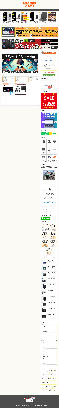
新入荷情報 (22, 405)
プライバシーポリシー (33, 405)
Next (37, 63)
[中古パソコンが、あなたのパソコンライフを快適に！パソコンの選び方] (45, 227)
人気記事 (53, 257)
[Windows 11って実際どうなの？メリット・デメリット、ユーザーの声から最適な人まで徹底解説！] (49, 251)
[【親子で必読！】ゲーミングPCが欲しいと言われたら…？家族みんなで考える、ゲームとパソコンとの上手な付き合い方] (53, 235)
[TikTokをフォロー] (49, 68)
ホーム (13, 405)
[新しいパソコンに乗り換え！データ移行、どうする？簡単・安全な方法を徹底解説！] (45, 243)
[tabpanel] (6, 18)
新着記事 (45, 257)
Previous (3, 63)
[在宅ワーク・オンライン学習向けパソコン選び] (45, 235)
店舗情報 (19, 405)
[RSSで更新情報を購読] (52, 68)
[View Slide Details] (20, 63)
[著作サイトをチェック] (46, 68)
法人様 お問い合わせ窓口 (44, 405)
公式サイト (16, 405)
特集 (28, 405)
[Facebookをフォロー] (48, 68)
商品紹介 (26, 405)
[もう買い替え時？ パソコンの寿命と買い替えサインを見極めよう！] (53, 243)
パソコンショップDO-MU (49, 60)
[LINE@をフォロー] (50, 68)
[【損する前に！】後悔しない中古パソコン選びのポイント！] (53, 227)
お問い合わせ (38, 405)
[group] (8, 79)
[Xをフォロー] (47, 68)
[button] (37, 79)
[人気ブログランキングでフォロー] (49, 75)
